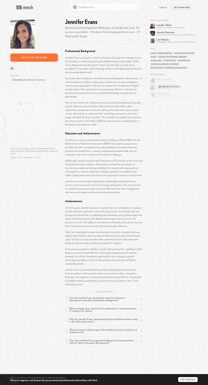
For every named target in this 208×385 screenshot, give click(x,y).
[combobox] (104, 7)
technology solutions (184, 53)
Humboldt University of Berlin (165, 64)
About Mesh (16, 157)
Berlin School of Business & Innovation (169, 68)
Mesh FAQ (27, 157)
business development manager (172, 57)
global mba (156, 60)
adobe (153, 57)
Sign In (163, 7)
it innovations (169, 60)
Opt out (37, 157)
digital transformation (161, 53)
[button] (27, 157)
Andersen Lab (184, 60)
